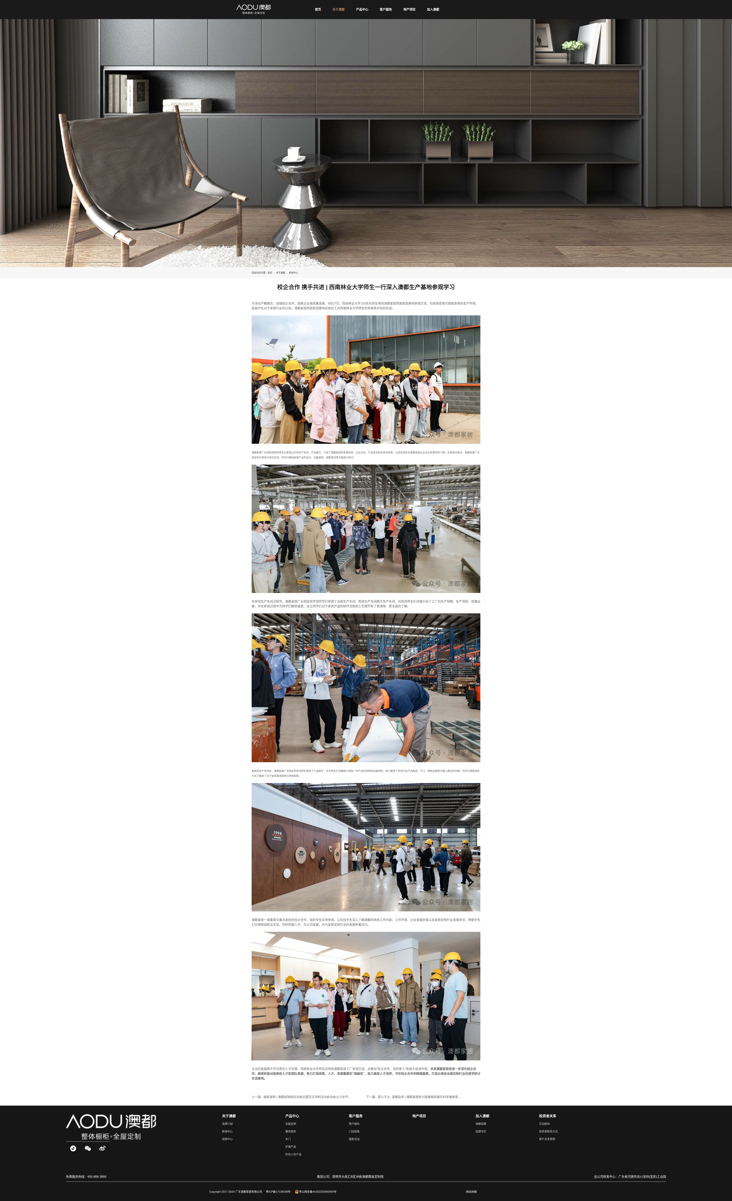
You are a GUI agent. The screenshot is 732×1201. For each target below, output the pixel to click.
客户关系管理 (547, 1139)
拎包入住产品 (293, 1154)
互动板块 (544, 1123)
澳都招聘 (481, 1123)
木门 (288, 1139)
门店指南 (354, 1131)
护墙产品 (290, 1146)
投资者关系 (547, 1116)
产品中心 (362, 9)
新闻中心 (293, 272)
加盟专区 (481, 1131)
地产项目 (409, 9)
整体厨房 (290, 1131)
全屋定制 (290, 1123)
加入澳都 (433, 9)
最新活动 (354, 1139)
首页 (318, 9)
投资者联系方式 (548, 1131)
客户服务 (386, 9)
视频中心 (227, 1139)
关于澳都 (338, 9)
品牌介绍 (227, 1123)
